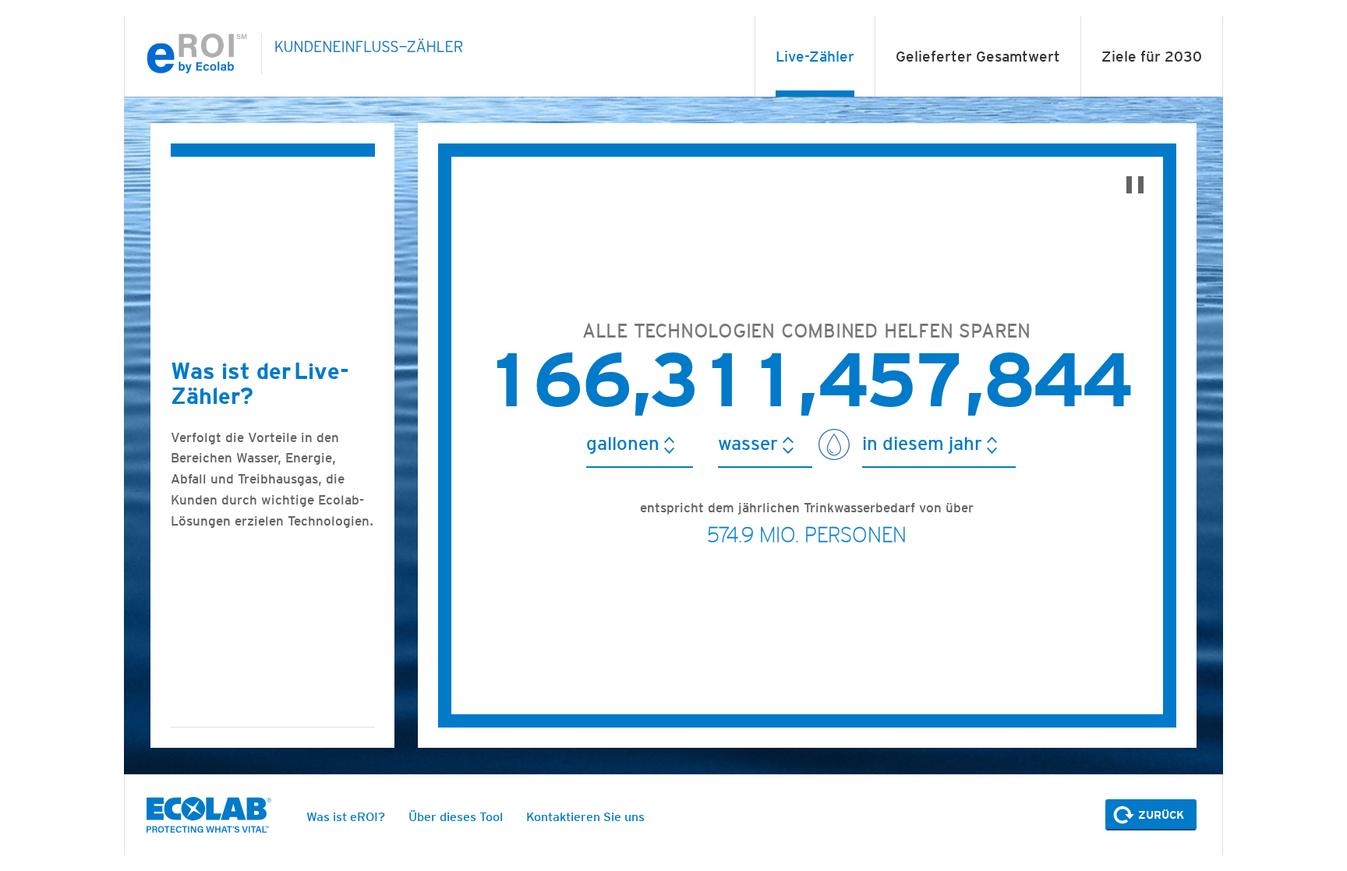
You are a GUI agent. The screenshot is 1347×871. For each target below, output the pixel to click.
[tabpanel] (673, 436)
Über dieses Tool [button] (455, 816)
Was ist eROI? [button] (345, 816)
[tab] (815, 56)
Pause (1135, 184)
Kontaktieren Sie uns (585, 816)
